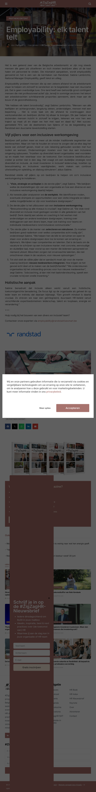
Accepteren (73, 408)
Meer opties (45, 408)
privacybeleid (53, 391)
